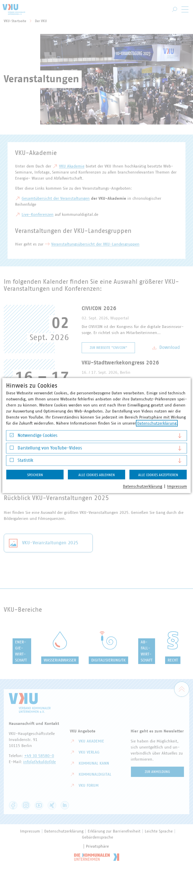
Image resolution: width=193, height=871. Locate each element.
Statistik (25, 460)
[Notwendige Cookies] (12, 436)
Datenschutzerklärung (156, 423)
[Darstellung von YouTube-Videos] (12, 449)
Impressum (177, 486)
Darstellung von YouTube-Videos (50, 448)
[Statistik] (12, 461)
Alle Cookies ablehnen (96, 475)
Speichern (35, 475)
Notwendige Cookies (37, 435)
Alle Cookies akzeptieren (158, 475)
